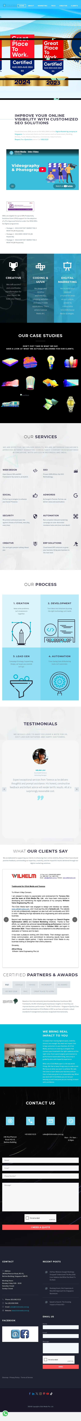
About (31, 6)
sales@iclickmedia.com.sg (19, 1307)
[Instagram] (40, 1393)
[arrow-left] (4, 789)
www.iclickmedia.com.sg (20, 1310)
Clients (74, 6)
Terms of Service (27, 1377)
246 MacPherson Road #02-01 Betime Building (10, 1139)
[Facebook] (29, 1393)
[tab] (7, 984)
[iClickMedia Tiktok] (51, 1393)
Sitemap (5, 1377)
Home (21, 6)
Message (46, 1341)
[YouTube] (47, 1393)
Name (45, 1324)
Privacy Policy (15, 1377)
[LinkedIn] (33, 1393)
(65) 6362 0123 (16, 1299)
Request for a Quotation (23, 139)
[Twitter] (37, 1393)
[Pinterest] (44, 1393)
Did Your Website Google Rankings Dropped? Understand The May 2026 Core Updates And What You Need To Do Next (63, 1276)
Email (45, 1333)
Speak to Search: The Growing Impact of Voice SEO (60, 1303)
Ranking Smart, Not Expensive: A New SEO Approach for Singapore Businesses (62, 1290)
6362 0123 (44, 139)
